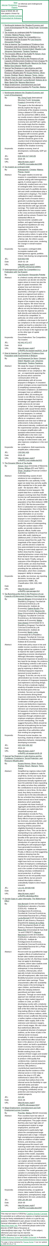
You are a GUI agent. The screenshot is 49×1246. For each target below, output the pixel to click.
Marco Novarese (20, 1228)
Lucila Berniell (29, 80)
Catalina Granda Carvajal (11, 16)
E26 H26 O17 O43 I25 (27, 156)
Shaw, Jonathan (24, 56)
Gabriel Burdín (25, 63)
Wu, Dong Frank (32, 28)
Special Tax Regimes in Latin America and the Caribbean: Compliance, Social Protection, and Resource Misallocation (24, 70)
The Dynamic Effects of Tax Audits (18, 54)
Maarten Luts (40, 49)
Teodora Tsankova (30, 51)
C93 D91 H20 (23, 452)
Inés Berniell (17, 80)
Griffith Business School (10, 1237)
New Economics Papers (12, 5)
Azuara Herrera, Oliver (36, 73)
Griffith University (29, 1237)
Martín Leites (27, 66)
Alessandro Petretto (13, 42)
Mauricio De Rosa (38, 63)
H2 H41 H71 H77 (25, 343)
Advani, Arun (40, 54)
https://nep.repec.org (9, 1226)
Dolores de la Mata (36, 923)
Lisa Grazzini (36, 40)
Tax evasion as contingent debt (17, 32)
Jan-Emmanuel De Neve (28, 358)
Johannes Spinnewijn (13, 51)
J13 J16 (21, 1097)
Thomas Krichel (28, 1242)
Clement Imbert (28, 49)
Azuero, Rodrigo (11, 75)
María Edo (13, 82)
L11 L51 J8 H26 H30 (26, 888)
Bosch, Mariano (25, 75)
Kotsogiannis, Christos (27, 170)
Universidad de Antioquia (11, 18)
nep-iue (5, 5)
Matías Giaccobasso (13, 66)
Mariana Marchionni (27, 82)
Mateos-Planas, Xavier (21, 35)
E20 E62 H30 (23, 259)
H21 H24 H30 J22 (25, 745)
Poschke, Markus (39, 87)
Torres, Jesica (37, 75)
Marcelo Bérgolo (11, 63)
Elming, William (11, 56)
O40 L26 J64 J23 (25, 1200)
